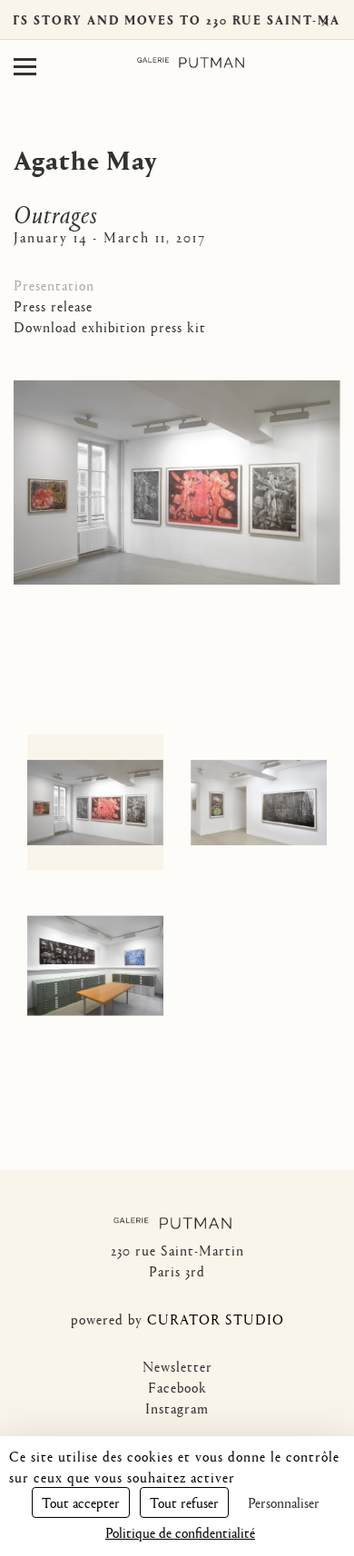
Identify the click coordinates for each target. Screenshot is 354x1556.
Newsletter (177, 1365)
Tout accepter (81, 1502)
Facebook (177, 1386)
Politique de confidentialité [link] (180, 1532)
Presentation (54, 284)
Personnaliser (284, 1502)
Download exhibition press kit (110, 326)
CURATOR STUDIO (215, 1318)
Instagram (177, 1407)
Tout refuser (184, 1502)
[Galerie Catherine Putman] (190, 62)
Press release (53, 305)
